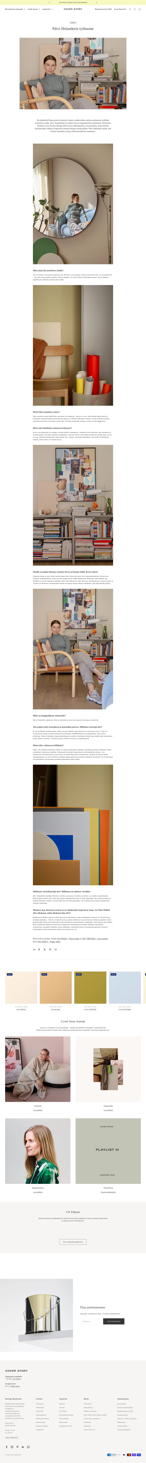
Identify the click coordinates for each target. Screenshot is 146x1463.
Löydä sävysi (33, 9)
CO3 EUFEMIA (125, 1010)
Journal (61, 1407)
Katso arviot (15, 1386)
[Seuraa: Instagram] (12, 1447)
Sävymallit (39, 1411)
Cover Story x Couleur (21, 1006)
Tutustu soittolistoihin (108, 1192)
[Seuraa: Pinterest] (17, 1447)
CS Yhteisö (17, 1379)
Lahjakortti (40, 1430)
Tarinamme (88, 1404)
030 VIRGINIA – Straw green (95, 938)
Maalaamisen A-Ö (65, 1426)
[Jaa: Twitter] (44, 949)
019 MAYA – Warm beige (68, 938)
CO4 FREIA (21, 1010)
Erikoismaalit (40, 1422)
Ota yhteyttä (121, 1404)
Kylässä (73, 22)
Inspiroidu (46, 9)
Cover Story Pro (120, 9)
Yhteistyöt (87, 1422)
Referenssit (63, 1422)
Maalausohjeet (122, 1415)
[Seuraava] (96, 3)
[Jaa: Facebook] (39, 949)
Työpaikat (87, 1426)
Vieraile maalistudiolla (125, 1407)
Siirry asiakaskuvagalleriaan (73, 1242)
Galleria (62, 1404)
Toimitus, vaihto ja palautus (127, 1418)
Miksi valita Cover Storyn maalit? (95, 1415)
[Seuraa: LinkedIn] (22, 1447)
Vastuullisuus (88, 1407)
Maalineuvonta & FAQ (103, 9)
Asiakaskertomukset (66, 1415)
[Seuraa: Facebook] (6, 1447)
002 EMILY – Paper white (49, 941)
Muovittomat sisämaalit (14, 9)
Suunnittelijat (63, 1418)
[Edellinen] (49, 3)
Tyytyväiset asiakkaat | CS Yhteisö (73, 2)
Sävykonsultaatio (42, 1426)
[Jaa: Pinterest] (50, 949)
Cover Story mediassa (92, 1418)
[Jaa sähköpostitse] (56, 949)
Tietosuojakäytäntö (124, 1430)
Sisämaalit (39, 1404)
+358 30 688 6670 (11, 1437)
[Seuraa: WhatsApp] (28, 1447)
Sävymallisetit (41, 1415)
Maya (100, 421)
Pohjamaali (40, 1407)
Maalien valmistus (90, 1411)
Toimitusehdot (122, 1426)
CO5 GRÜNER (90, 1010)
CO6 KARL (55, 1010)
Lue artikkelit (37, 1110)
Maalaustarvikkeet (42, 1418)
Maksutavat (121, 1422)
